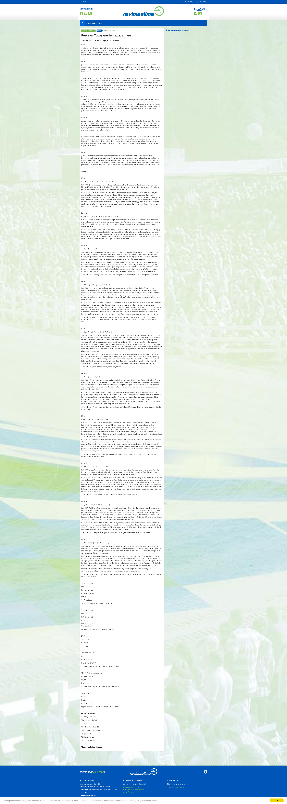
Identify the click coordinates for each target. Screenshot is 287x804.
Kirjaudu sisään (201, 2)
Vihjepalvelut (94, 23)
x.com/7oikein (128, 792)
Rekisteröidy (189, 2)
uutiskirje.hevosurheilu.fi (175, 787)
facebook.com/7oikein (131, 787)
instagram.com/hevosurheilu (133, 790)
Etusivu (83, 2)
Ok (277, 800)
